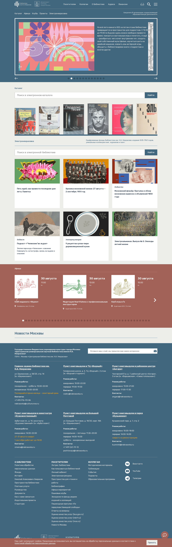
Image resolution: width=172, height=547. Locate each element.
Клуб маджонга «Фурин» (26, 302)
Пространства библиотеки (27, 483)
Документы (20, 493)
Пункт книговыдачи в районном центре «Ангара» (133, 367)
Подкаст (20, 240)
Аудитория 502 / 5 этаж (74, 309)
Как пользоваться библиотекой (65, 469)
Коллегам (84, 4)
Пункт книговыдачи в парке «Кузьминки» (127, 414)
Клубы (35, 13)
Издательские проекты (25, 500)
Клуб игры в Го (118, 302)
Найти (151, 95)
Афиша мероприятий (61, 490)
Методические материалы (100, 465)
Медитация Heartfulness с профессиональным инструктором (85, 303)
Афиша (27, 13)
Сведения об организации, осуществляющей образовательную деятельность (140, 13)
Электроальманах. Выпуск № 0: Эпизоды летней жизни (134, 242)
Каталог (18, 13)
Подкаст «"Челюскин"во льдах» (32, 243)
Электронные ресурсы (61, 476)
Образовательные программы (101, 479)
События (92, 472)
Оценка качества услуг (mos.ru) (65, 521)
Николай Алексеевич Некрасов (29, 479)
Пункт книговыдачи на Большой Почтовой (81, 414)
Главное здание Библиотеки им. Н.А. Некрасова (32, 367)
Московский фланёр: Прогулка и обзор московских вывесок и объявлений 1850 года (134, 194)
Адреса (111, 4)
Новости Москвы (59, 525)
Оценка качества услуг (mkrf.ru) (66, 518)
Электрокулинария (73, 240)
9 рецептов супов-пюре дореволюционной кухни (78, 245)
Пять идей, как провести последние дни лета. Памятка (36, 190)
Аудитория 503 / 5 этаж (122, 306)
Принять (152, 543)
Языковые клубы (58, 493)
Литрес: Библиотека (60, 465)
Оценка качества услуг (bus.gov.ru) (67, 514)
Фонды (18, 472)
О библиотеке (98, 4)
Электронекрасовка (58, 13)
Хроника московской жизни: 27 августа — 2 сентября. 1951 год (85, 190)
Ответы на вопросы (60, 511)
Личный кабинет (59, 472)
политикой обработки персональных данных (35, 543)
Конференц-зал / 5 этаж (25, 306)
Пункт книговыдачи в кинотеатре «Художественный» (33, 414)
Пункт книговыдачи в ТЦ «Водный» (82, 366)
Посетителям (69, 4)
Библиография (58, 486)
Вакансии (123, 4)
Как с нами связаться (24, 497)
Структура (19, 504)
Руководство (21, 490)
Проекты (43, 13)
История (18, 476)
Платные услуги (22, 486)
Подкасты (119, 187)
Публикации (93, 469)
